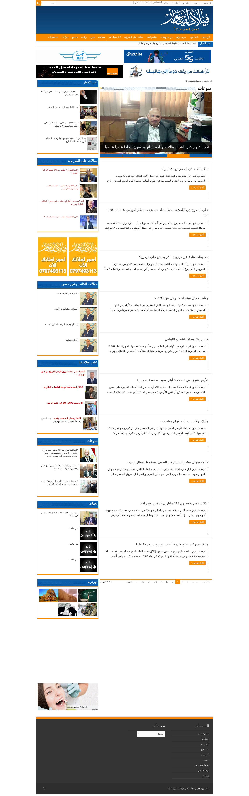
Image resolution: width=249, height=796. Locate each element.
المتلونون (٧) (72, 340)
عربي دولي (181, 37)
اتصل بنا (176, 3)
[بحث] (38, 3)
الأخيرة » (129, 582)
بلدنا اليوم (194, 37)
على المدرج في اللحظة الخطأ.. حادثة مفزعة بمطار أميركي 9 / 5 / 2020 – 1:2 (157, 213)
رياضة (84, 37)
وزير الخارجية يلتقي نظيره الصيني (62, 107)
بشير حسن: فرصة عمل (67, 293)
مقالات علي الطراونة (133, 37)
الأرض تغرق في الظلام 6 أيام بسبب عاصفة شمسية (172, 380)
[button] (156, 123)
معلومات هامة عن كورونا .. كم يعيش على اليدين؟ (173, 257)
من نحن (197, 3)
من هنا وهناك (167, 37)
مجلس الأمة (152, 37)
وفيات (93, 503)
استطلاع (205, 749)
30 (149, 582)
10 (167, 582)
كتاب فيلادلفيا (114, 37)
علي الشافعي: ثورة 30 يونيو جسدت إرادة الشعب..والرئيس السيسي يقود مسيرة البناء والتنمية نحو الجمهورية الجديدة (59, 453)
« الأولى (206, 582)
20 (155, 582)
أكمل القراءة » (197, 187)
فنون (92, 37)
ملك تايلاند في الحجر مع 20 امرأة (185, 169)
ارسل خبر (187, 3)
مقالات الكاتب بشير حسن (79, 284)
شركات (65, 37)
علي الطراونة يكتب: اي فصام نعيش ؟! (60, 216)
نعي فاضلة (73, 528)
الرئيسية (207, 3)
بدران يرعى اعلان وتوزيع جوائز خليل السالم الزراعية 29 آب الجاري (166, 43)
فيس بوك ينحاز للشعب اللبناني (186, 339)
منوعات (101, 37)
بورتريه (92, 582)
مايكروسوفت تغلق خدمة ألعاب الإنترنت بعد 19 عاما (172, 544)
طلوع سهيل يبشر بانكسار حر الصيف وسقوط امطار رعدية (167, 462)
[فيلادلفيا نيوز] (185, 19)
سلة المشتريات (202, 765)
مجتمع (75, 37)
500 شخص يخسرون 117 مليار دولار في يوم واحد (174, 503)
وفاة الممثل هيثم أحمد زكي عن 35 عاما (180, 298)
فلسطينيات (53, 37)
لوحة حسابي (203, 770)
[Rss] (44, 788)
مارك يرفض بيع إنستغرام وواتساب (184, 421)
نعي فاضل (73, 544)
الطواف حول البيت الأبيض (66, 309)
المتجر (206, 760)
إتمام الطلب (203, 733)
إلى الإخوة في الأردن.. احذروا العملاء (61, 324)
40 (143, 582)
